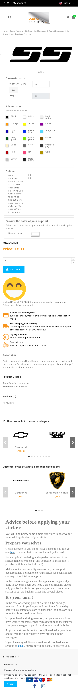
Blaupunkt (21, 447)
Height (12, 95)
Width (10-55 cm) (17, 84)
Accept (10, 684)
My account (19, 2)
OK (13, 90)
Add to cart (15, 269)
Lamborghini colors (57, 492)
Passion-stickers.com (20, 383)
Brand (6, 383)
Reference (8, 386)
